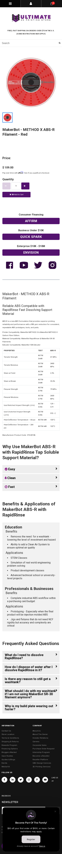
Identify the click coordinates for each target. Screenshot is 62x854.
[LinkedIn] (12, 780)
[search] (31, 43)
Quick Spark (31, 237)
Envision (31, 252)
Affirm (31, 221)
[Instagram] (29, 780)
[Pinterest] (37, 780)
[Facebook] (4, 780)
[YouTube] (45, 780)
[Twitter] (21, 780)
